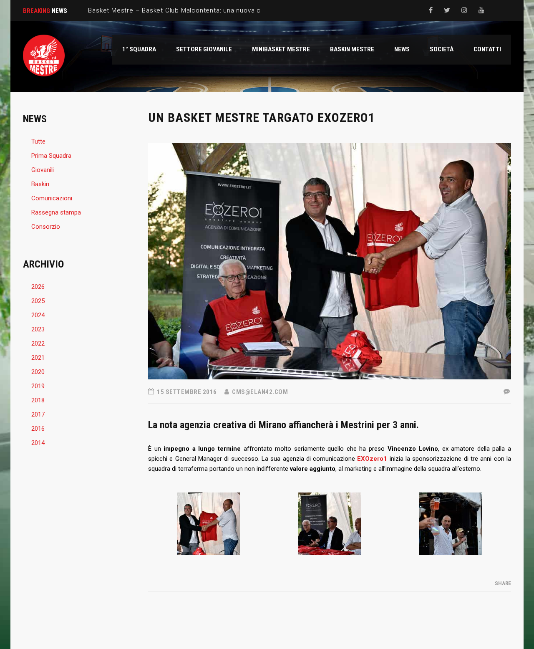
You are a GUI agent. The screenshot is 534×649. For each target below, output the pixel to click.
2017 (38, 414)
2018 (38, 400)
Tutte (38, 141)
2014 (38, 443)
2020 (38, 372)
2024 (38, 315)
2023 (38, 329)
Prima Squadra (51, 155)
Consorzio (45, 226)
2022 (38, 343)
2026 (38, 286)
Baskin (40, 184)
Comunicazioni (51, 198)
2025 (38, 301)
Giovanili (42, 170)
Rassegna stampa (56, 212)
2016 (38, 428)
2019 (38, 386)
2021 (38, 357)
